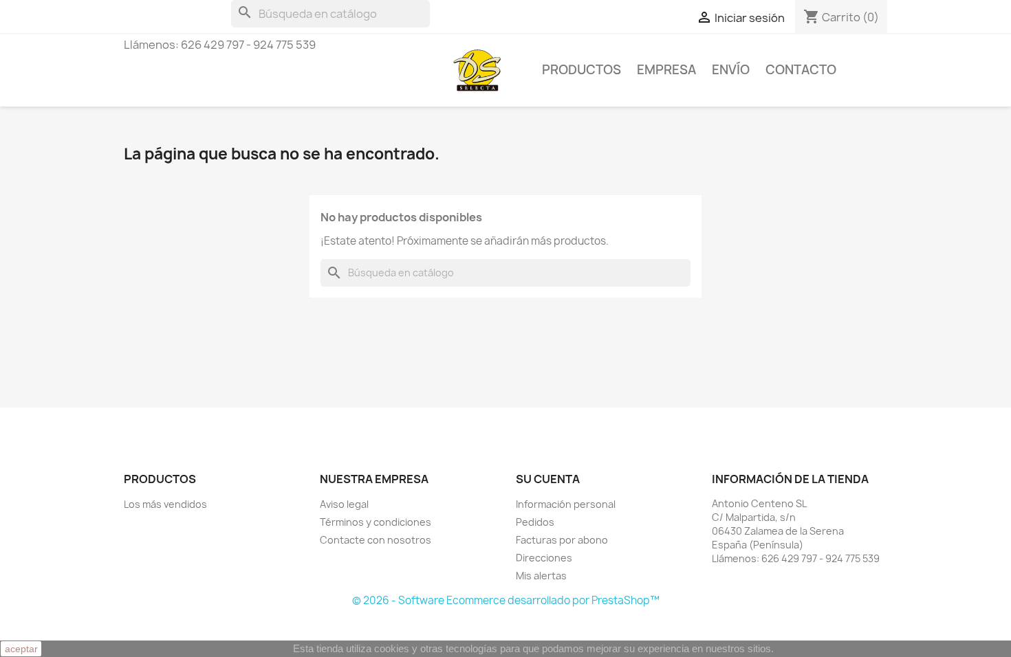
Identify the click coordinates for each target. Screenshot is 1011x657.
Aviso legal (344, 504)
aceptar (21, 648)
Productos (581, 69)
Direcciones (544, 557)
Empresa (666, 69)
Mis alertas (541, 575)
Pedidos (535, 521)
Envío (731, 69)
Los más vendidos (165, 504)
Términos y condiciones (375, 521)
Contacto (800, 69)
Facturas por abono (562, 539)
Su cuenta (548, 479)
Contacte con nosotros (375, 539)
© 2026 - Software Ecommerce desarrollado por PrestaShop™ (506, 600)
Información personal (566, 504)
